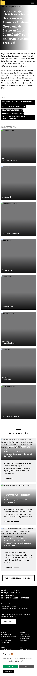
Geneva (22, 632)
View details (9, 671)
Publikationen (7, 595)
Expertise (16, 590)
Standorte (12, 604)
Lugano (4, 647)
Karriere (25, 598)
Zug (21, 647)
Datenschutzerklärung (8, 608)
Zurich (3, 632)
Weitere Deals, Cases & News (18, 578)
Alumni (3, 604)
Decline (26, 666)
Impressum (21, 604)
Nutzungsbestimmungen (9, 606)
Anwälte (5, 590)
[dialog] (18, 663)
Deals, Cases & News (10, 593)
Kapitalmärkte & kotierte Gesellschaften (13, 118)
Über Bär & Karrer (9, 598)
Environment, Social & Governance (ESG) (18, 102)
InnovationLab (23, 608)
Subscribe (9, 622)
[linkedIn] (20, 622)
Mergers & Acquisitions (13, 113)
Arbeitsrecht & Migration (13, 107)
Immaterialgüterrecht (12, 110)
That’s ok (10, 666)
